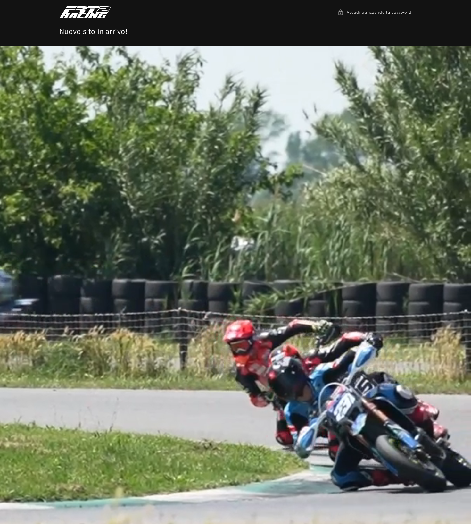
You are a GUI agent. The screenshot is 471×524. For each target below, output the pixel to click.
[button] (375, 12)
